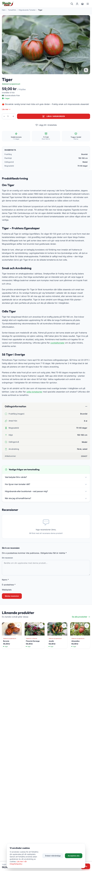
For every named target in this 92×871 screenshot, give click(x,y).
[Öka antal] (13, 116)
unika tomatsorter (34, 392)
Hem (4, 10)
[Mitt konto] (77, 3)
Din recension (7, 558)
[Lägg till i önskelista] (18, 625)
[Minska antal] (4, 116)
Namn (5, 580)
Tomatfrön (12, 10)
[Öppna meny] (87, 3)
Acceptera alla (73, 856)
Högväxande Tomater (27, 10)
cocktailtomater (57, 343)
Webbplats (7, 589)
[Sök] (71, 3)
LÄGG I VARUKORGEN (56, 116)
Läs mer (5, 109)
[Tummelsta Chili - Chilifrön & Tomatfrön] (8, 4)
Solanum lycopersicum (11, 84)
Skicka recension (12, 596)
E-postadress (8, 584)
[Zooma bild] (86, 70)
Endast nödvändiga (53, 856)
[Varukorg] (82, 3)
